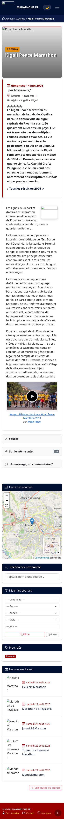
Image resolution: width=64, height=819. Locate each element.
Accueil (9, 18)
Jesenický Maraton (34, 728)
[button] (32, 521)
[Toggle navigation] (57, 7)
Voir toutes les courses (47, 787)
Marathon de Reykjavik (37, 709)
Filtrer (26, 634)
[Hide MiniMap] (57, 552)
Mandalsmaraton (33, 775)
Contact (30, 813)
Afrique (15, 95)
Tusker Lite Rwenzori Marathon (35, 752)
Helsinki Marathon (34, 687)
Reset (54, 634)
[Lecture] (32, 396)
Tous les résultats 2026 (25, 188)
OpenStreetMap (42, 557)
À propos (46, 813)
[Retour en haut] (57, 813)
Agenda (21, 18)
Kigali (34, 100)
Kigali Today (34, 421)
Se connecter (13, 813)
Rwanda (29, 95)
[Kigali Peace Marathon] (49, 212)
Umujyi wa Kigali (17, 100)
